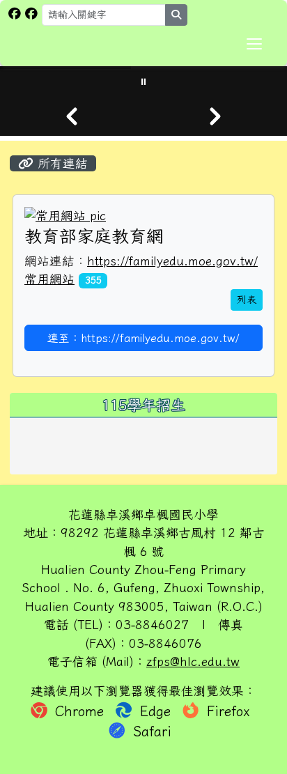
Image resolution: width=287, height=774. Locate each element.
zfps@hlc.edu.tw (193, 661)
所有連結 (60, 163)
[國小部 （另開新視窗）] (14, 14)
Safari (149, 731)
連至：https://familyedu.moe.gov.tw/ (143, 337)
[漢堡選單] (254, 44)
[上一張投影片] (72, 116)
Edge (155, 711)
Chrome (79, 711)
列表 (246, 299)
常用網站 (49, 279)
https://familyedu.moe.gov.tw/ (172, 261)
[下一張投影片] (215, 116)
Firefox (226, 711)
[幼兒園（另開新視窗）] (31, 14)
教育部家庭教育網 (94, 236)
